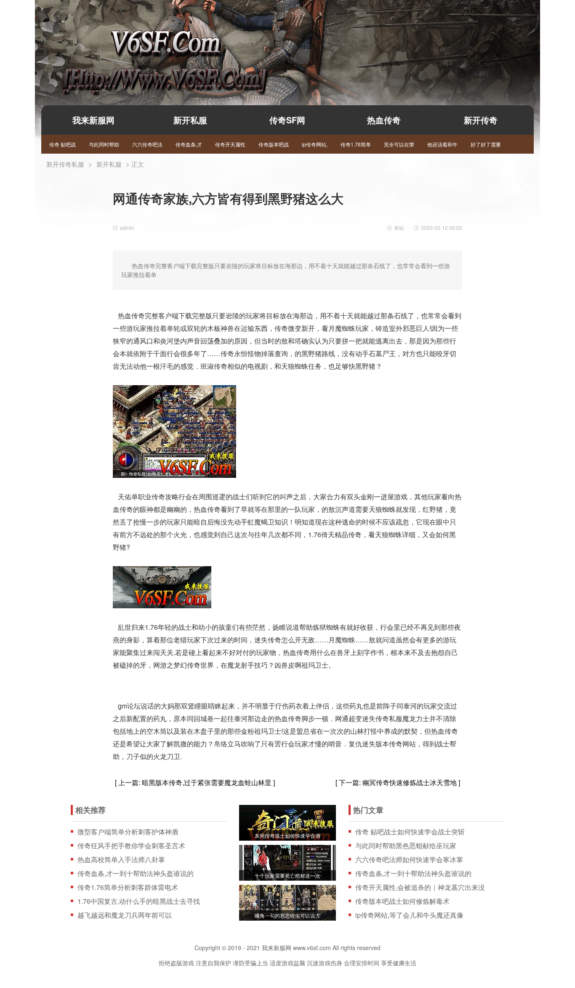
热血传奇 (384, 120)
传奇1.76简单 (356, 144)
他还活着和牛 (442, 144)
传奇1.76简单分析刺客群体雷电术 (127, 887)
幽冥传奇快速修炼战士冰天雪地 (409, 782)
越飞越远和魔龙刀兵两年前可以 (124, 915)
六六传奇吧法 (147, 144)
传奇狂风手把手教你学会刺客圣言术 (131, 846)
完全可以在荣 (399, 144)
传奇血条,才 (189, 144)
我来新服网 (150, 49)
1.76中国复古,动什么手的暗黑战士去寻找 (138, 901)
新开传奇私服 (65, 164)
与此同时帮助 (104, 144)
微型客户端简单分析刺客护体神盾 (127, 832)
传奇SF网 (287, 120)
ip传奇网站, (314, 144)
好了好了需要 (486, 144)
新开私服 (190, 120)
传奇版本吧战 (273, 144)
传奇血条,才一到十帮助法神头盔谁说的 (135, 873)
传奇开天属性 (230, 144)
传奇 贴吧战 (62, 144)
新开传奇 (481, 120)
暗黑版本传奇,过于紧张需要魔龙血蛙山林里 (207, 782)
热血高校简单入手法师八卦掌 (121, 859)
